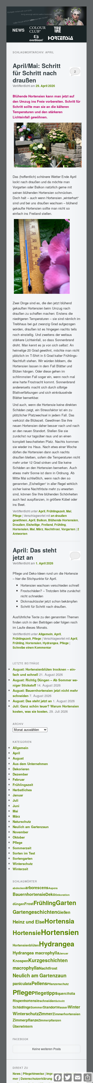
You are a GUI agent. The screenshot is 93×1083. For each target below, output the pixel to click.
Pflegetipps (45, 993)
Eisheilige (33, 524)
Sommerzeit (22, 848)
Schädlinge (22, 1007)
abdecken (19, 888)
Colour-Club (37, 29)
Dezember (20, 774)
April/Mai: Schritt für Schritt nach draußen (37, 72)
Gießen (63, 912)
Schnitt (60, 1001)
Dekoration (62, 895)
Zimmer (46, 1013)
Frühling (60, 524)
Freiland (47, 524)
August (18, 758)
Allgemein (45, 634)
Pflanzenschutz (58, 984)
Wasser (62, 1007)
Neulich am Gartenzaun (31, 826)
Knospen (20, 960)
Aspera (53, 888)
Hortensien (20, 529)
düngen (18, 904)
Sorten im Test (24, 853)
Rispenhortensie (26, 1000)
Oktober (19, 837)
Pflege (17, 515)
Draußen (19, 524)
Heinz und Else (28, 921)
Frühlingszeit (56, 511)
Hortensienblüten (26, 945)
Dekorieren (21, 769)
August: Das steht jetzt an (32, 700)
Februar (19, 779)
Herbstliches (22, 789)
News (17, 1073)
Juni (16, 805)
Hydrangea (50, 643)
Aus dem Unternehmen (30, 763)
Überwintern (22, 1026)
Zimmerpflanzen (49, 1020)
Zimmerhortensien (66, 1014)
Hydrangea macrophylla (36, 953)
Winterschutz (23, 863)
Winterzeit (20, 868)
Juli (15, 800)
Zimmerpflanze (25, 1020)
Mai (68, 511)
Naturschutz (22, 821)
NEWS (18, 30)
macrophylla (26, 967)
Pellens (39, 983)
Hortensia (61, 38)
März (39, 529)
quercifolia (66, 993)
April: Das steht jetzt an (35, 553)
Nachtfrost (52, 529)
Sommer (37, 1007)
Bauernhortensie (29, 894)
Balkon (42, 520)
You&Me (57, 29)
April (41, 511)
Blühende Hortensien (63, 520)
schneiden (47, 1001)
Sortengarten (22, 858)
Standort (50, 1007)
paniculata (22, 983)
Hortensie (27, 932)
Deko (50, 894)
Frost (28, 903)
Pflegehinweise (33, 1073)
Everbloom (36, 38)
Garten (66, 902)
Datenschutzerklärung (36, 1078)
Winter (74, 1007)
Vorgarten (68, 529)
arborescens (36, 887)
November (20, 832)
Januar (18, 795)
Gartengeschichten (35, 911)
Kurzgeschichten (48, 960)
